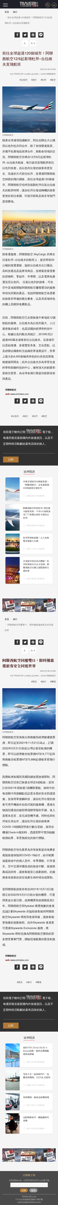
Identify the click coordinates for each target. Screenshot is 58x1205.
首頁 (7, 11)
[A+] (33, 43)
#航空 (53, 79)
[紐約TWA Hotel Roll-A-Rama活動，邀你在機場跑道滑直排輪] (29, 1055)
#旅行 (34, 79)
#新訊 (34, 681)
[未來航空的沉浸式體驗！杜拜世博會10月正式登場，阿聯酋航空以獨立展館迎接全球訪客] (29, 570)
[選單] (5, 5)
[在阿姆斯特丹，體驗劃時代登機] (29, 1123)
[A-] (25, 43)
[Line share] (40, 35)
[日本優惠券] (29, 605)
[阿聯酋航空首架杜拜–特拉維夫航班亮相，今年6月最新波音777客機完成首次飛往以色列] (29, 517)
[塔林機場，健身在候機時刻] (29, 1101)
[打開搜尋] (47, 5)
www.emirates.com (19, 393)
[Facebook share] (17, 35)
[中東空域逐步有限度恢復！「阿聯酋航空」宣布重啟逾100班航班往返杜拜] (29, 489)
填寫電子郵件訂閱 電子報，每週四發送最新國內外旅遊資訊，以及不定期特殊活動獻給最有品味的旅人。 (28, 437)
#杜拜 (43, 79)
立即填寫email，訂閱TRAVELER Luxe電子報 (29, 1180)
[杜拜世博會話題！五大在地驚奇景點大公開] (29, 544)
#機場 (53, 681)
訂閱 (10, 459)
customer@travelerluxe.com (29, 1202)
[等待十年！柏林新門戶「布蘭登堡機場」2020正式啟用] (29, 1080)
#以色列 (23, 79)
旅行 (15, 11)
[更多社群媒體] (54, 5)
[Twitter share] (25, 35)
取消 (33, 1190)
